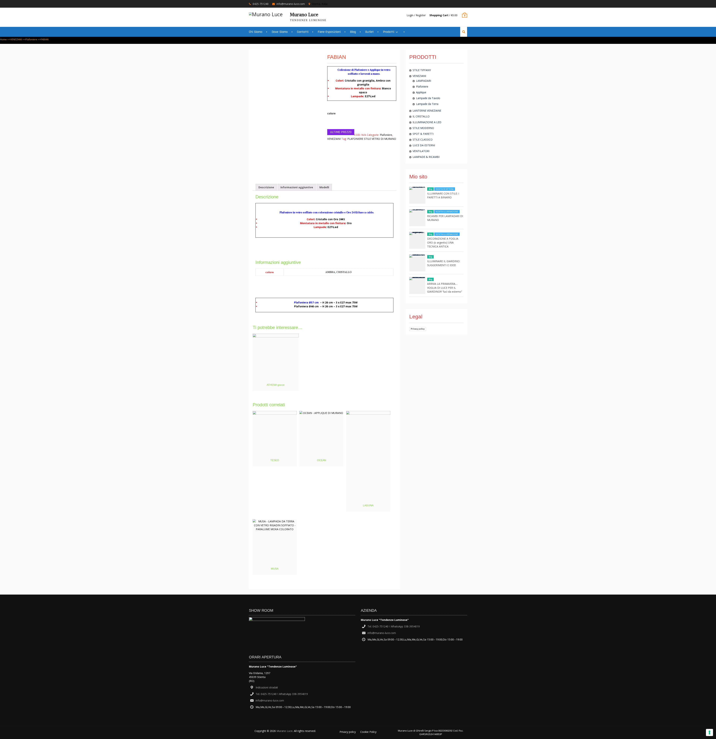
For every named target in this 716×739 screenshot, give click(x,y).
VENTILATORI (421, 151)
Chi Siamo (255, 32)
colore (331, 113)
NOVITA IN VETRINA (444, 189)
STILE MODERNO (423, 128)
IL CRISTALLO (421, 116)
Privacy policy (418, 329)
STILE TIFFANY (422, 70)
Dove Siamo (280, 32)
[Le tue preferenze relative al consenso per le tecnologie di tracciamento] (709, 732)
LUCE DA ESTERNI (424, 145)
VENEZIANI (16, 39)
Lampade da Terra (427, 104)
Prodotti (388, 32)
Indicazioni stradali (267, 687)
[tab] (266, 187)
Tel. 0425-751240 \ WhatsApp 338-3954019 (282, 694)
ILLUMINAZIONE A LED (427, 122)
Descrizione (266, 187)
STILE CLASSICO (423, 139)
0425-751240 (260, 4)
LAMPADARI (423, 80)
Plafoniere (31, 39)
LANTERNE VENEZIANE (427, 110)
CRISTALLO (343, 272)
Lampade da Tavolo (428, 98)
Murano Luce (304, 15)
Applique (421, 92)
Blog (353, 32)
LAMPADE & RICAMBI (426, 157)
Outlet (369, 32)
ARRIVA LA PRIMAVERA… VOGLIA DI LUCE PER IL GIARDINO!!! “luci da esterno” (444, 287)
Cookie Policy (368, 732)
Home (3, 39)
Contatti (302, 32)
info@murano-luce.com (291, 4)
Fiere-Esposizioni (329, 32)
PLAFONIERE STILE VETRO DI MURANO (371, 139)
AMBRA (330, 272)
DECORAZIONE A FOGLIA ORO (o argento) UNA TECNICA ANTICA (442, 242)
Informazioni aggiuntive (296, 187)
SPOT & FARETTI (423, 133)
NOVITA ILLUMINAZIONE (447, 211)
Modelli (324, 187)
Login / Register (416, 15)
